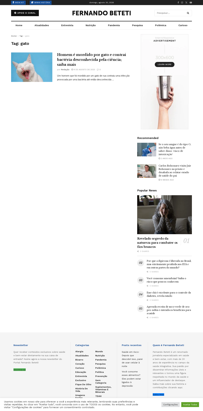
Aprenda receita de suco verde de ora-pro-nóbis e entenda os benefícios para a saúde (169, 310)
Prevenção (101, 376)
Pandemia (114, 25)
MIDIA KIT (19, 3)
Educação (80, 372)
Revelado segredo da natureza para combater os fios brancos (157, 243)
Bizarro (79, 359)
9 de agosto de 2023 (84, 69)
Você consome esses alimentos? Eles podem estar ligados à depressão (131, 378)
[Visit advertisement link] (164, 81)
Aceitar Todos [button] (190, 404)
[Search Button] (188, 13)
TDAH (98, 396)
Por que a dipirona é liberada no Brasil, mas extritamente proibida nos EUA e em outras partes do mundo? (169, 264)
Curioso (182, 25)
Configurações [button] (170, 404)
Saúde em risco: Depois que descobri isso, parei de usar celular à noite (132, 359)
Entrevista (67, 25)
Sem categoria (100, 381)
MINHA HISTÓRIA (42, 3)
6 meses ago (167, 180)
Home (19, 25)
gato (27, 36)
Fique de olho (83, 384)
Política (99, 372)
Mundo (99, 351)
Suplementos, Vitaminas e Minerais (103, 389)
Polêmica (160, 25)
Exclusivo (80, 380)
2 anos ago (166, 158)
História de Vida (81, 389)
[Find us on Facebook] (178, 2)
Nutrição (91, 25)
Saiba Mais (158, 394)
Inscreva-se (19, 369)
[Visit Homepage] (101, 13)
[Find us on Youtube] (191, 2)
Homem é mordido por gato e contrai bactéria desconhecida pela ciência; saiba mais (91, 60)
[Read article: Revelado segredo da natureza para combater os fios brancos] (164, 214)
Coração (80, 364)
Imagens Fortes (80, 396)
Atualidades (42, 25)
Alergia (79, 351)
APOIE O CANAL (26, 13)
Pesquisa (137, 25)
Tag (21, 36)
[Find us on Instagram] (182, 2)
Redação (65, 69)
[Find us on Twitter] (186, 2)
